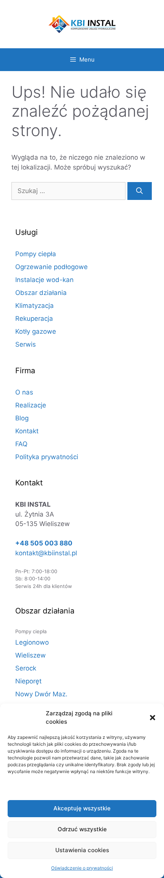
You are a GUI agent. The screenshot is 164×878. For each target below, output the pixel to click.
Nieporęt (28, 681)
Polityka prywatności (46, 457)
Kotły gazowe (35, 331)
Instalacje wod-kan (44, 280)
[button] (152, 717)
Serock (25, 668)
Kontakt (27, 431)
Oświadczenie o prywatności (82, 868)
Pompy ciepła (35, 254)
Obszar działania (41, 292)
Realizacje (30, 405)
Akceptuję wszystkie (82, 808)
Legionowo (32, 642)
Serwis (25, 344)
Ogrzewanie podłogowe (51, 267)
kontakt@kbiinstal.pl (46, 553)
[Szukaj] (139, 191)
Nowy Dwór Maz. (41, 694)
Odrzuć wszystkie (82, 829)
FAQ (21, 444)
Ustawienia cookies (82, 850)
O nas (24, 392)
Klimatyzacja (34, 305)
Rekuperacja (34, 318)
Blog (22, 418)
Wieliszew (30, 655)
